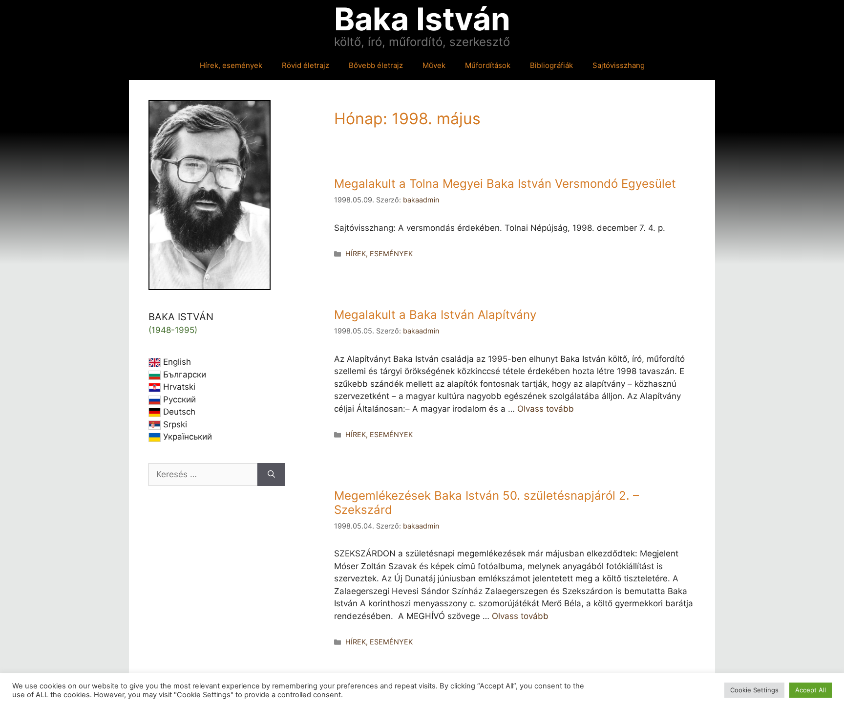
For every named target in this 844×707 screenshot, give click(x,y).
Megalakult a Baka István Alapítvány (435, 315)
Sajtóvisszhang (618, 65)
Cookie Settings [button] (754, 690)
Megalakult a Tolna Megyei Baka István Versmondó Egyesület (505, 184)
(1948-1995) (172, 330)
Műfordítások (487, 65)
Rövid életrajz (305, 65)
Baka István (422, 19)
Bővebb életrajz (376, 65)
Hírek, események (231, 65)
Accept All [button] (810, 690)
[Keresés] (271, 474)
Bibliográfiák (551, 65)
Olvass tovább (545, 409)
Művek (433, 65)
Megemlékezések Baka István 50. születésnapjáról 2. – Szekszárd (486, 502)
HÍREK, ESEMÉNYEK (379, 253)
